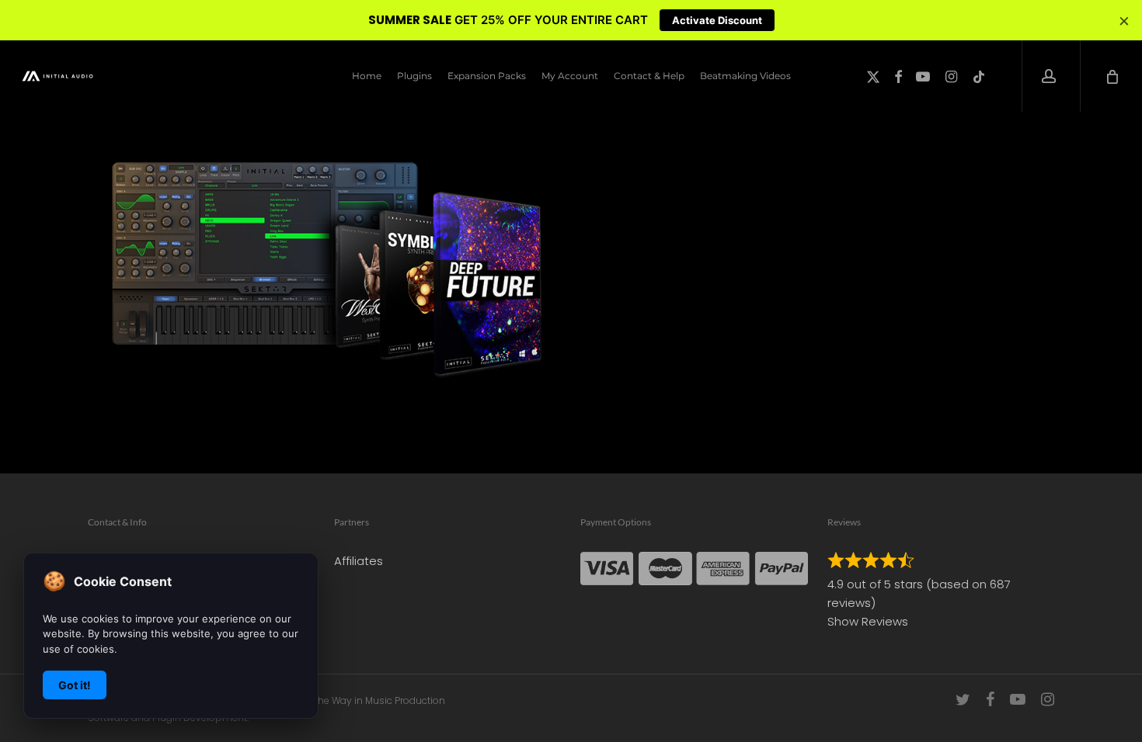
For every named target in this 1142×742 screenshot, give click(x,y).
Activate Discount (717, 20)
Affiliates (358, 561)
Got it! (74, 685)
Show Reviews (867, 621)
